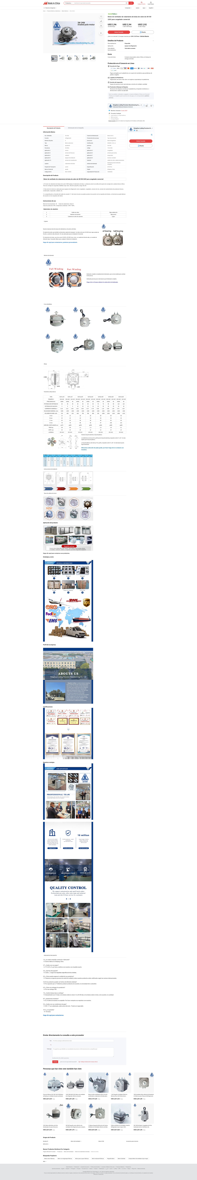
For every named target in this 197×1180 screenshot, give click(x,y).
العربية (107, 1168)
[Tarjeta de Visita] (151, 134)
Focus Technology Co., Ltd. (95, 1171)
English (62, 1168)
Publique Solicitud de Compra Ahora (88, 1061)
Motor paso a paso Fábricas (82, 1158)
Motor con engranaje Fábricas (65, 1158)
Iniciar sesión (151, 4)
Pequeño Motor (111, 1158)
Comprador (127, 8)
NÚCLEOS (45, 1144)
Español (67, 1168)
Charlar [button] (144, 32)
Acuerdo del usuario (85, 1166)
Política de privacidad (95, 1166)
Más (44, 1161)
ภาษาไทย (124, 1168)
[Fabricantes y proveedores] (51, 3)
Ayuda (137, 8)
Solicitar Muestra (144, 36)
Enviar (55, 1062)
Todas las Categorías (50, 8)
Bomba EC (45, 1141)
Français (78, 1168)
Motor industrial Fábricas (98, 1158)
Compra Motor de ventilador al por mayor (138, 1158)
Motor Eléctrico (65, 11)
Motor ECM (101, 1141)
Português (73, 1168)
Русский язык (85, 1168)
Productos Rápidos (120, 1166)
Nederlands (101, 1168)
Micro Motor (72, 11)
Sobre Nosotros (69, 1166)
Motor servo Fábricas (49, 1158)
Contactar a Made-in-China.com (108, 1166)
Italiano (91, 1168)
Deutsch (96, 1168)
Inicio (44, 11)
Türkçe (128, 1168)
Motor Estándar (121, 1158)
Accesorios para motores (132, 1141)
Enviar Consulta (119, 32)
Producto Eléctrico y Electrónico (53, 11)
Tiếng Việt (134, 1168)
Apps (144, 8)
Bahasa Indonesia (141, 1168)
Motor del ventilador (75, 1141)
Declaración (76, 1166)
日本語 (115, 1168)
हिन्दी (119, 1168)
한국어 (111, 1168)
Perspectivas (128, 1166)
